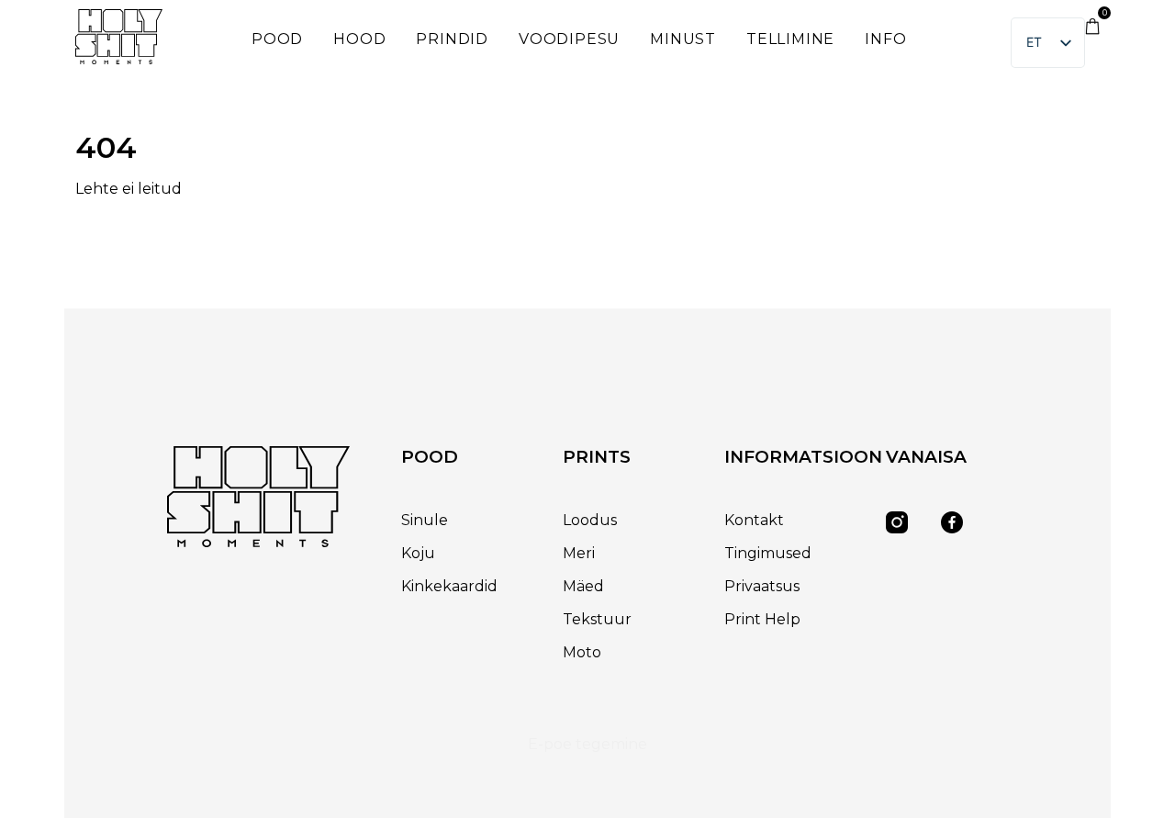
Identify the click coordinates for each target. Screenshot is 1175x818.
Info (885, 39)
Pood (277, 39)
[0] (1092, 30)
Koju (418, 553)
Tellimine (790, 39)
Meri (579, 553)
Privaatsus (762, 586)
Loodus (590, 520)
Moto (582, 652)
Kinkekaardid (449, 586)
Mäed (583, 586)
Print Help (762, 619)
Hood (359, 39)
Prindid (452, 39)
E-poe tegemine (587, 744)
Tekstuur (597, 619)
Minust (683, 39)
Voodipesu (569, 39)
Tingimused (767, 553)
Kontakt (754, 520)
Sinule (424, 520)
